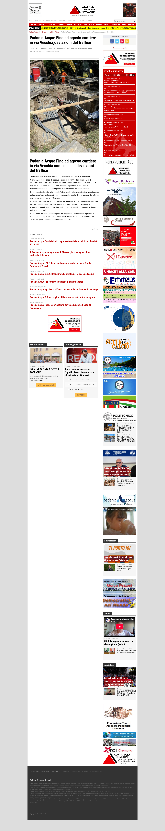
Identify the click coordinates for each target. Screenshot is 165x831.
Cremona (41, 25)
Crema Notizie (45, 771)
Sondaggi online (73, 344)
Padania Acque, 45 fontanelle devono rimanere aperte (56, 281)
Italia (91, 25)
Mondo (107, 25)
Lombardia (82, 25)
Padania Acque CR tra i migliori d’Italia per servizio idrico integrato (62, 297)
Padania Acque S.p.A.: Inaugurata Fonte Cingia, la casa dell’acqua (62, 274)
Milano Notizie (55, 771)
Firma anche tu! (47, 385)
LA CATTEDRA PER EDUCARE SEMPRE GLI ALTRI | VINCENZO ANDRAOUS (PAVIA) (113, 28)
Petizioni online (37, 344)
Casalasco (52, 25)
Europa (99, 25)
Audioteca (109, 665)
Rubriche (116, 25)
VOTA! (82, 395)
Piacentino (71, 25)
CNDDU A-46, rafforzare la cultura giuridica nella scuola (68, 28)
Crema (62, 25)
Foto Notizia (110, 541)
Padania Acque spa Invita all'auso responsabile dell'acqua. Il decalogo (64, 289)
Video (124, 25)
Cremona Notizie (34, 771)
